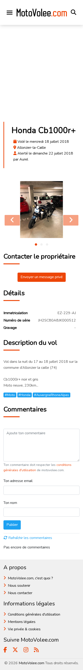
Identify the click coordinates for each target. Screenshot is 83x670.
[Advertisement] (41, 74)
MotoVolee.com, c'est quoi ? (30, 578)
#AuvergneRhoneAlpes (51, 395)
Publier (12, 524)
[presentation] (12, 220)
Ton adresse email (18, 480)
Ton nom (10, 502)
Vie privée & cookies (24, 629)
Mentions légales (22, 621)
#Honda (24, 395)
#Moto (10, 395)
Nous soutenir (19, 585)
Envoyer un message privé (42, 277)
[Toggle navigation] (9, 13)
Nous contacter (20, 593)
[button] (36, 244)
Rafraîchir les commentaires (30, 537)
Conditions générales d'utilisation (34, 614)
